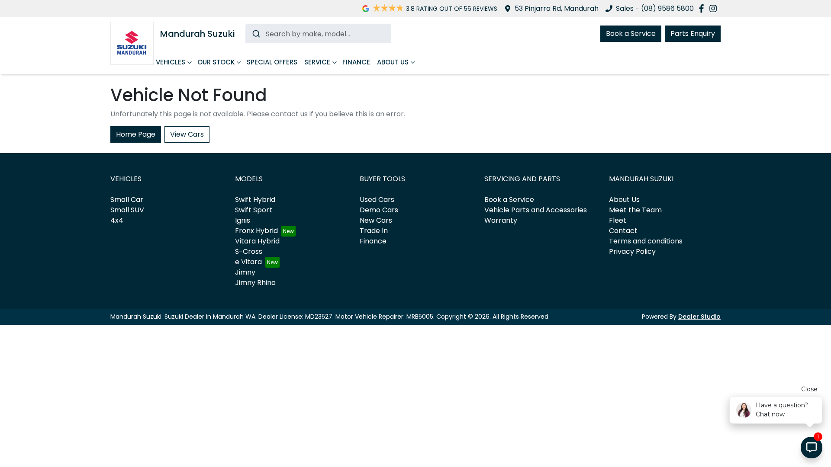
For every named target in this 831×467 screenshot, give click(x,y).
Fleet (617, 220)
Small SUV (127, 210)
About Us (393, 62)
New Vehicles (162, 62)
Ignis (242, 220)
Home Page (135, 134)
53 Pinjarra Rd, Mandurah (557, 8)
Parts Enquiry (692, 33)
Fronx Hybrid (256, 231)
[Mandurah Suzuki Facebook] (703, 8)
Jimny (245, 272)
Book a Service (631, 33)
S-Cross (248, 251)
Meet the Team (635, 210)
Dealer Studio (699, 316)
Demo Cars (379, 210)
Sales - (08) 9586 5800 (655, 8)
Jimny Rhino (255, 283)
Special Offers (272, 62)
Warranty (500, 220)
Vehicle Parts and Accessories (535, 210)
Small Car (126, 200)
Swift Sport (253, 210)
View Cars (187, 134)
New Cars (376, 220)
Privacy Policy (632, 251)
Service (317, 62)
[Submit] (255, 33)
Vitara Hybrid (257, 241)
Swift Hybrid (255, 200)
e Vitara (248, 262)
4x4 (116, 220)
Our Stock (216, 62)
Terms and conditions (646, 241)
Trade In (374, 231)
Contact (623, 231)
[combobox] (318, 33)
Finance (356, 62)
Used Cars (377, 200)
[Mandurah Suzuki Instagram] (715, 8)
